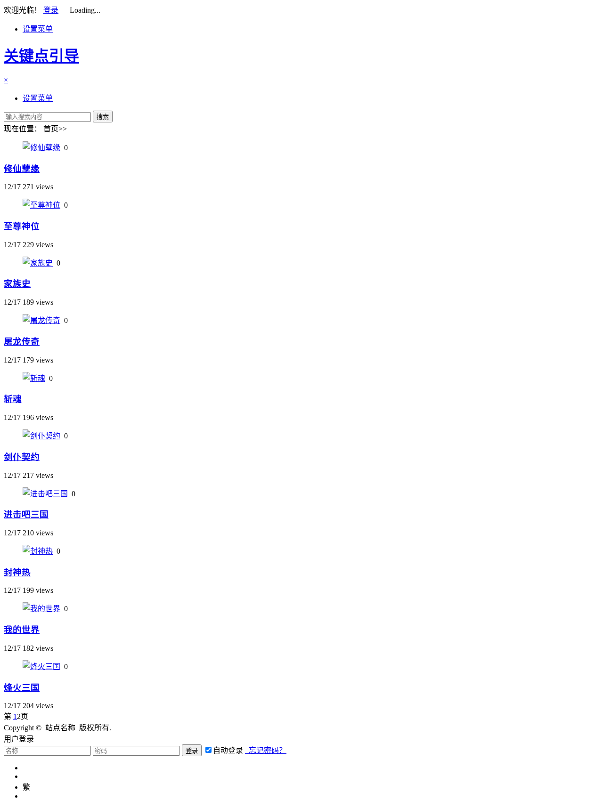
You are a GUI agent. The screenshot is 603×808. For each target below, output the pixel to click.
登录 (50, 10)
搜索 (103, 117)
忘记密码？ (265, 750)
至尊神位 (22, 226)
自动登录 (228, 750)
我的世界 (22, 630)
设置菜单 (38, 29)
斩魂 (13, 399)
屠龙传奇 (22, 342)
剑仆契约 (22, 457)
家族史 (17, 284)
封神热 (17, 572)
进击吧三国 (26, 514)
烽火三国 (22, 688)
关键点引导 (41, 56)
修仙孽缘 (22, 169)
